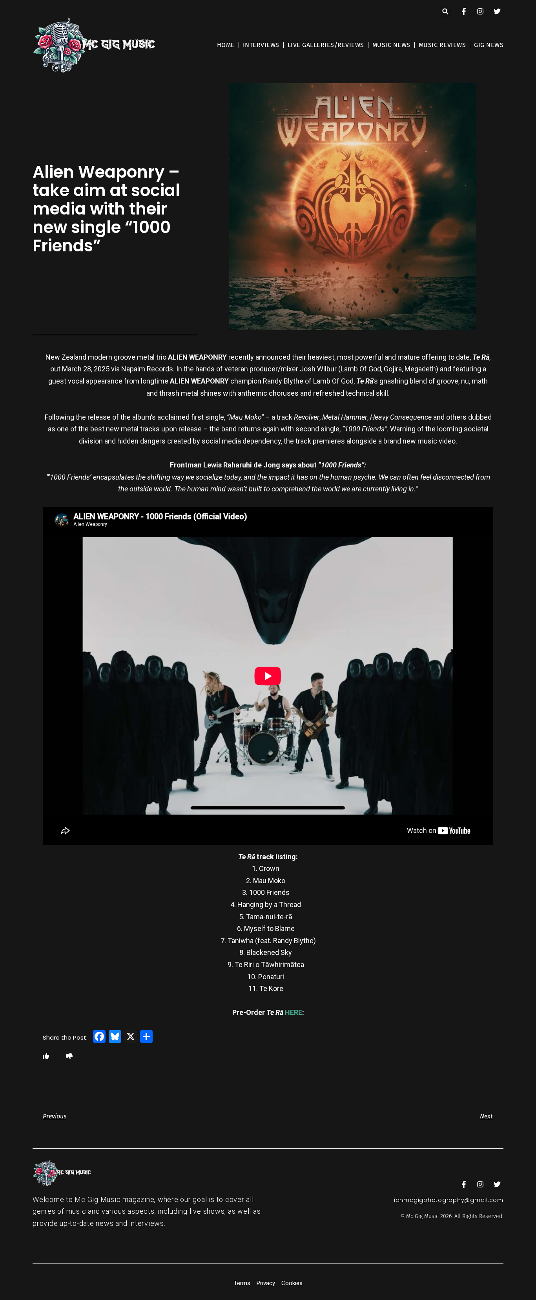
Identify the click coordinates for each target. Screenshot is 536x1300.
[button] (445, 11)
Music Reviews (442, 45)
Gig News (488, 45)
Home (226, 45)
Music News (391, 45)
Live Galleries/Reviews (326, 45)
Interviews (261, 45)
